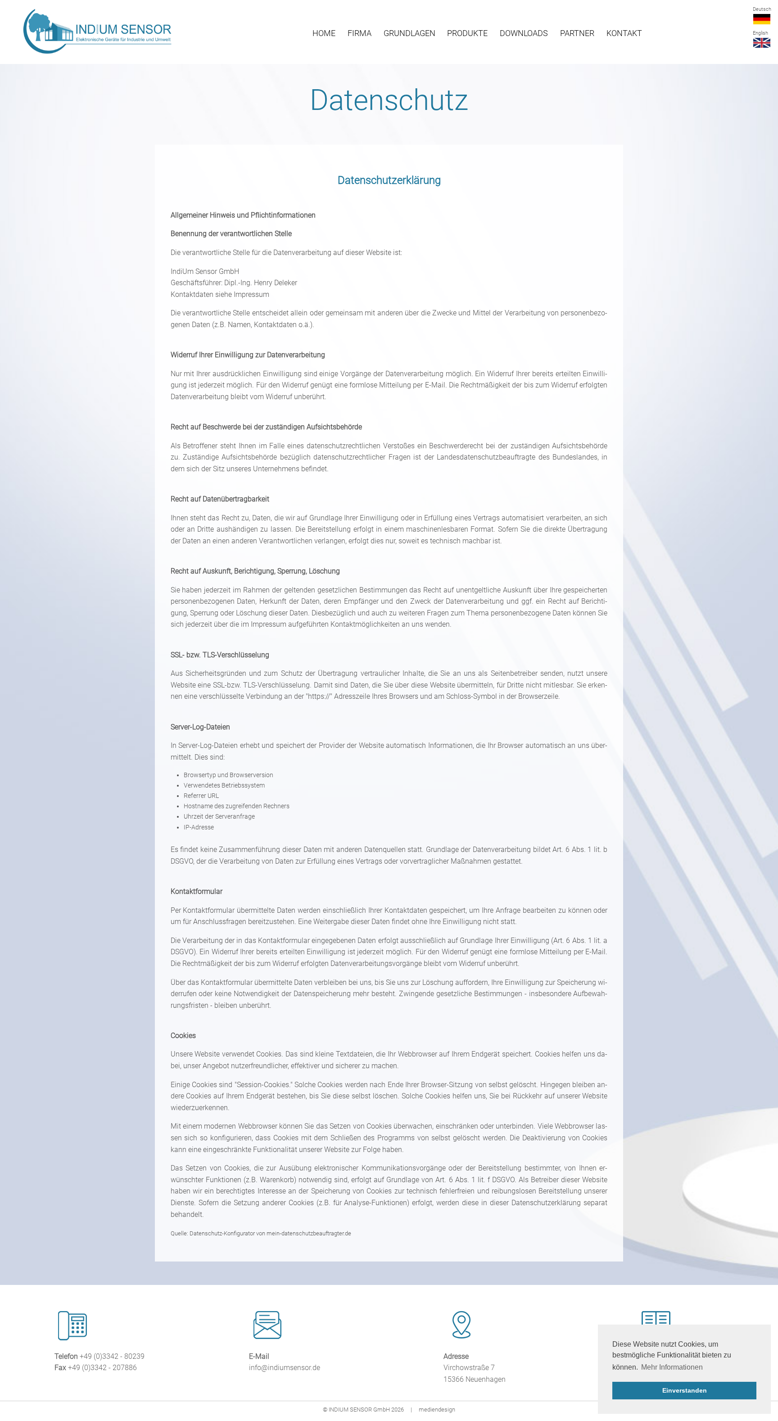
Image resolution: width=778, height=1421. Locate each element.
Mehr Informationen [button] (672, 1367)
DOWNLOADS (524, 33)
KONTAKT (624, 33)
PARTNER (577, 33)
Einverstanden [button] (684, 1390)
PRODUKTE (467, 33)
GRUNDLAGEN (409, 33)
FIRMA (359, 33)
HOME (323, 33)
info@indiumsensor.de (284, 1367)
